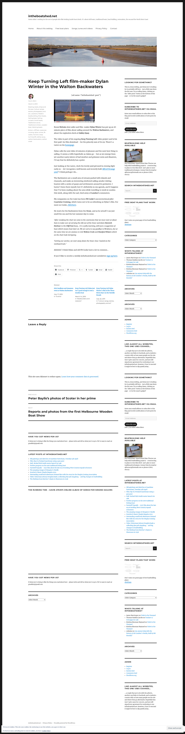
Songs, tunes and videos (82, 29)
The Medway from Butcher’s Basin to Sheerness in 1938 (49, 479)
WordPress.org (131, 333)
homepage (69, 145)
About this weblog (44, 29)
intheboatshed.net (42, 16)
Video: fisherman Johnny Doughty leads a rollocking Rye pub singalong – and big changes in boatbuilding (66, 477)
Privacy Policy (101, 29)
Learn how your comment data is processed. (80, 377)
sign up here (112, 256)
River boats (42, 116)
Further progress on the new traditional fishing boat (48, 465)
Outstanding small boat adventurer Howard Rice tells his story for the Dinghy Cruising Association (63, 474)
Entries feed (130, 329)
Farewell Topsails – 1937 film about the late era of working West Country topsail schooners (61, 468)
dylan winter (39, 132)
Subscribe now (131, 129)
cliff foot (36, 130)
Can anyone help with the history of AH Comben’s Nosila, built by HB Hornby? (141, 276)
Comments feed (131, 331)
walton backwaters (34, 139)
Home (31, 29)
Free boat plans (62, 29)
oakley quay (41, 137)
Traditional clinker (34, 125)
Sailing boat (32, 118)
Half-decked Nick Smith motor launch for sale (45, 463)
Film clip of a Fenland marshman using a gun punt (47, 461)
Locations (34, 114)
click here (128, 225)
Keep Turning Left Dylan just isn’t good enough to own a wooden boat (85, 290)
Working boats (37, 127)
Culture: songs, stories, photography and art (37, 111)
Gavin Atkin (32, 101)
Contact (113, 29)
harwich (36, 134)
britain (30, 130)
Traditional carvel (34, 122)
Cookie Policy (46, 731)
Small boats (38, 120)
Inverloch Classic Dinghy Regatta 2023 (43, 472)
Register (129, 324)
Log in (128, 326)
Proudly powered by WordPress (64, 723)
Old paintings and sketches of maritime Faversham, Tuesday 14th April (54, 459)
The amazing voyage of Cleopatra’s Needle (44, 470)
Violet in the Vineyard (148, 258)
